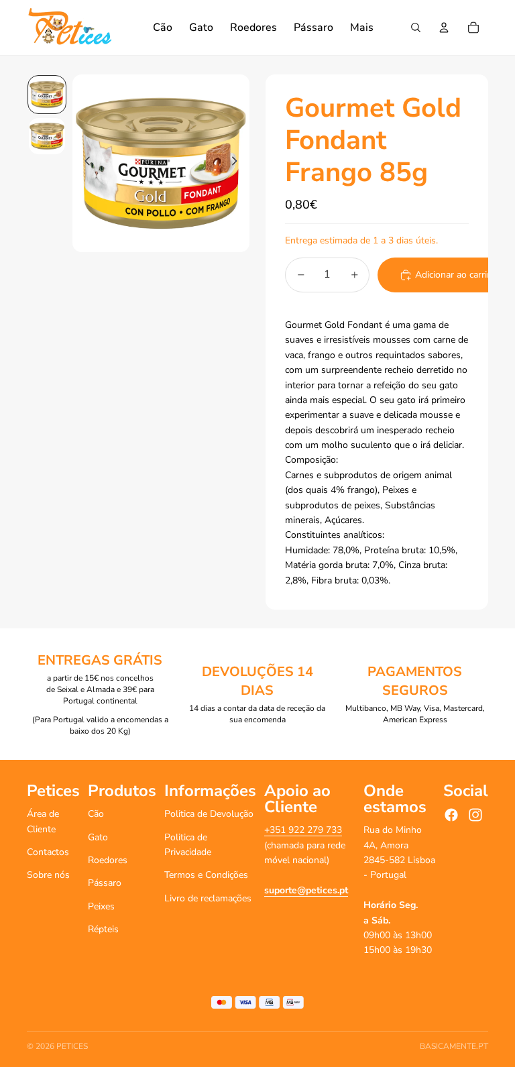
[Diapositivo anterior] (83, 163)
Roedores (107, 860)
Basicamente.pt (454, 1046)
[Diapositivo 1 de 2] (47, 94)
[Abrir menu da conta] (444, 27)
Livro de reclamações (207, 898)
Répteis (103, 929)
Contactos (48, 852)
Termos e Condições (206, 874)
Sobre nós (48, 874)
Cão (96, 813)
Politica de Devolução (208, 813)
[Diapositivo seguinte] (238, 163)
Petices (72, 1046)
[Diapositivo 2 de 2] (47, 136)
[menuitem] (361, 27)
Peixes (101, 906)
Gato (98, 837)
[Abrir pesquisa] (416, 27)
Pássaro (104, 883)
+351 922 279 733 (303, 830)
